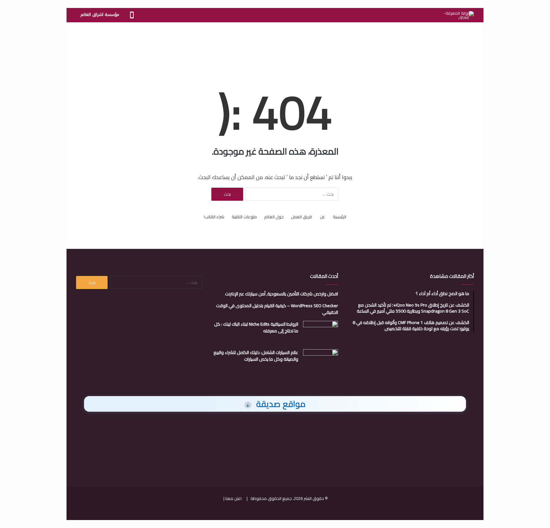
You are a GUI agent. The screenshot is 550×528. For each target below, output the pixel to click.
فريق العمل (301, 216)
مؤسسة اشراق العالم (100, 14)
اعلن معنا (233, 498)
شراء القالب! (214, 216)
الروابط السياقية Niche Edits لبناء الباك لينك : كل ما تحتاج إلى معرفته (256, 327)
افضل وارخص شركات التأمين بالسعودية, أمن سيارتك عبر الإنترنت (281, 294)
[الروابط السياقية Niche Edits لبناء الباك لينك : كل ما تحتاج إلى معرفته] (320, 333)
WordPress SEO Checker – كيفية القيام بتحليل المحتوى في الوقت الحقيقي (277, 308)
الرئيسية (339, 216)
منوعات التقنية (244, 216)
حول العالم (274, 216)
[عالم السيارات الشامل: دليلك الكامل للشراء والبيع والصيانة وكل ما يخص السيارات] (320, 361)
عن (322, 216)
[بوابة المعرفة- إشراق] (459, 15)
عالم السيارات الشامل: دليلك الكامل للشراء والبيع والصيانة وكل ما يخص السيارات (256, 355)
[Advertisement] (275, 43)
